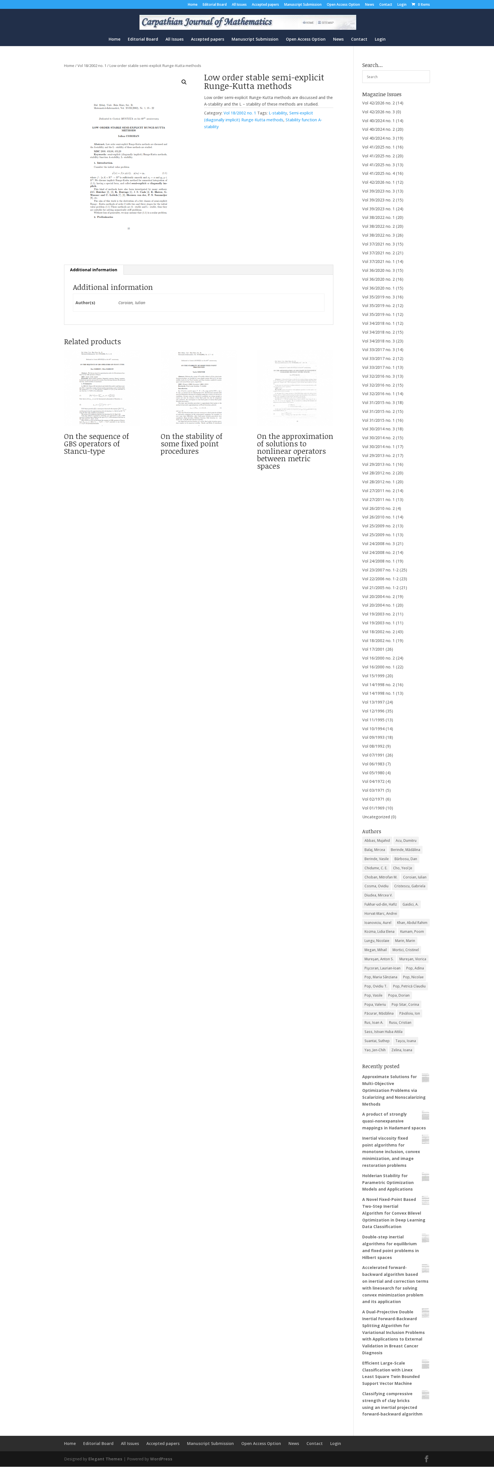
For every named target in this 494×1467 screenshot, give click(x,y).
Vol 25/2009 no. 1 (378, 534)
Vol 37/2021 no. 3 (378, 244)
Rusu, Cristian (400, 1022)
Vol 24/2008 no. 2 (378, 552)
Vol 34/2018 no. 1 (378, 323)
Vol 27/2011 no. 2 (378, 490)
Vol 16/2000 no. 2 (378, 658)
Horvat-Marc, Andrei (380, 913)
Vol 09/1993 (373, 737)
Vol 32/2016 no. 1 (378, 393)
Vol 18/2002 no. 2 (378, 631)
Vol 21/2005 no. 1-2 (380, 587)
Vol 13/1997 (373, 702)
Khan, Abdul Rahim (412, 922)
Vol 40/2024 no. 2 (378, 129)
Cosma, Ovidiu (376, 886)
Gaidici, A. (411, 904)
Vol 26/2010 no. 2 (378, 508)
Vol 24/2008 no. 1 (378, 561)
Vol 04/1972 (373, 781)
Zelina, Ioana (401, 1050)
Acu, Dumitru (406, 840)
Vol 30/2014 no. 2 (378, 437)
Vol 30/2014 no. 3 (378, 428)
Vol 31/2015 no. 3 (378, 402)
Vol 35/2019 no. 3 (378, 297)
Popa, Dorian (399, 995)
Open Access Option (343, 5)
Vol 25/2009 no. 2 (378, 525)
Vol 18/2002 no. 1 (91, 65)
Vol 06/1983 (373, 764)
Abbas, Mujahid (377, 840)
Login (402, 5)
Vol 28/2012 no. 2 (378, 473)
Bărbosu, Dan (406, 858)
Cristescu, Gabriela (409, 886)
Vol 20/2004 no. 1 (378, 605)
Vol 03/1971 (373, 790)
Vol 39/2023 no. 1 (378, 208)
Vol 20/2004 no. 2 (378, 596)
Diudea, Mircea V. (378, 895)
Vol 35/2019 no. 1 (378, 314)
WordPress (161, 1459)
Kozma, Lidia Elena (379, 931)
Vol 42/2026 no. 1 (378, 182)
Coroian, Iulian (415, 877)
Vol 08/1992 (373, 746)
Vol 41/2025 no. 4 (378, 173)
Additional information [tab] (93, 269)
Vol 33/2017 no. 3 (378, 349)
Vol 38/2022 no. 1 (378, 217)
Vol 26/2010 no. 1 (378, 517)
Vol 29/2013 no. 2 (378, 455)
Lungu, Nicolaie (376, 940)
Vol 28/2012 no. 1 (378, 481)
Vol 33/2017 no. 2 (378, 358)
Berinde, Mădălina (405, 849)
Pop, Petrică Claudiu (409, 986)
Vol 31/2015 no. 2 (378, 411)
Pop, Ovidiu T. (375, 986)
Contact (385, 5)
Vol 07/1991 (373, 755)
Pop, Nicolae (413, 977)
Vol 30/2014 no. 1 (378, 446)
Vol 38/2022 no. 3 (378, 235)
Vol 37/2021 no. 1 (378, 261)
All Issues (239, 5)
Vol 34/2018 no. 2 (378, 332)
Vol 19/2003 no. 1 (378, 622)
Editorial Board (215, 5)
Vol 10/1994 (373, 728)
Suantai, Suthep (377, 1040)
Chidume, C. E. (375, 868)
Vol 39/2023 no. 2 (378, 200)
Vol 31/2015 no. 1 (378, 420)
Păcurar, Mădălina (379, 1013)
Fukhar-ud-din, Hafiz (380, 904)
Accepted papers (265, 5)
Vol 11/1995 (373, 719)
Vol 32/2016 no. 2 (378, 385)
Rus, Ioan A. (373, 1022)
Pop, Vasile (373, 995)
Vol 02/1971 (373, 799)
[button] (184, 82)
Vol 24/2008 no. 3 (378, 543)
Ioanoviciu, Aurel (377, 922)
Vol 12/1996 (373, 711)
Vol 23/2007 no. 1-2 (380, 570)
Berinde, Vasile (376, 858)
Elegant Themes (105, 1459)
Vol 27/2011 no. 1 (378, 499)
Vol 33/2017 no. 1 (378, 367)
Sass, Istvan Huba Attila (383, 1031)
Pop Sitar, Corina (405, 1004)
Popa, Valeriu (375, 1004)
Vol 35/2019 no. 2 (378, 305)
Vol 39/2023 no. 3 (378, 191)
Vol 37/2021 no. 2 (378, 253)
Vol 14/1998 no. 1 (378, 693)
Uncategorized (376, 816)
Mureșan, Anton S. (379, 959)
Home (193, 5)
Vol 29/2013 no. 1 (378, 464)
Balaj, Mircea (374, 849)
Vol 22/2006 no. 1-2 (380, 578)
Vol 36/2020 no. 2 (378, 279)
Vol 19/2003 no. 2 (378, 614)
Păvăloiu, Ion (409, 1013)
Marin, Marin (405, 940)
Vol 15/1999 (373, 675)
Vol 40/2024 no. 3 (378, 138)
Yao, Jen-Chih (375, 1050)
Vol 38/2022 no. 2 (378, 226)
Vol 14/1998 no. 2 (378, 684)
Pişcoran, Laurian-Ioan (382, 968)
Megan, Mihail (375, 949)
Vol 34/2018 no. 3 (378, 341)
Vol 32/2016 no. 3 (378, 376)
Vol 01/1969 (373, 808)
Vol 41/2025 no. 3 (378, 164)
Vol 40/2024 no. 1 (378, 120)
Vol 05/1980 (373, 772)
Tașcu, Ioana (405, 1040)
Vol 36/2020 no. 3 (378, 270)
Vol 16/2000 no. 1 (378, 667)
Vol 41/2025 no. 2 (378, 156)
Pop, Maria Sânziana (380, 977)
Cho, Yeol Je (402, 868)
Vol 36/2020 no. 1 (378, 288)
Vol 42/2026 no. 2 (378, 103)
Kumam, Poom (412, 931)
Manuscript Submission (303, 5)
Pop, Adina (415, 968)
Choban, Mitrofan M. (380, 877)
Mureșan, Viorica (412, 959)
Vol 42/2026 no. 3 (378, 111)
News (369, 5)
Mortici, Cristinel (406, 949)
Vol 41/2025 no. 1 (378, 147)
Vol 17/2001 (373, 649)
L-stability (278, 113)
